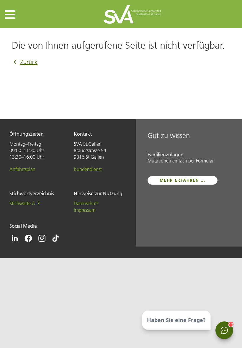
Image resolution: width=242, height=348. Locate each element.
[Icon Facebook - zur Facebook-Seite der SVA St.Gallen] (28, 238)
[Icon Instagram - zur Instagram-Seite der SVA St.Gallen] (42, 238)
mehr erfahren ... (182, 180)
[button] (10, 14)
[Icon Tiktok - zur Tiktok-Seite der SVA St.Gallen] (55, 238)
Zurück (28, 61)
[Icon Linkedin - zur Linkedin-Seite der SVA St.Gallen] (14, 238)
